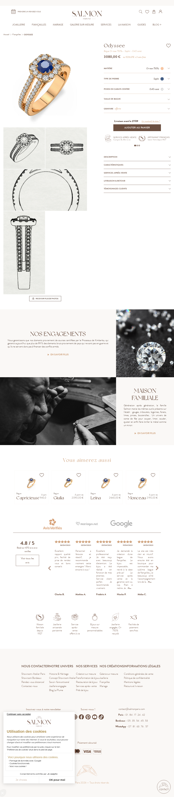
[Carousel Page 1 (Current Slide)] (135, 145)
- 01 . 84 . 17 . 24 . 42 (131, 715)
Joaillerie (104, 678)
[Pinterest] (88, 716)
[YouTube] (94, 716)
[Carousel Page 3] (139, 145)
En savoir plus (59, 354)
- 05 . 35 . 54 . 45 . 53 (132, 721)
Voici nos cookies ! (18, 766)
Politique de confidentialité (137, 678)
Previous (50, 568)
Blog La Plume (56, 690)
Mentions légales (132, 682)
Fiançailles (105, 682)
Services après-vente (86, 686)
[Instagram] (74, 716)
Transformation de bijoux (88, 678)
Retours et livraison (133, 686)
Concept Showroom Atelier (62, 678)
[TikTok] (101, 716)
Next (157, 568)
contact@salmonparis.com (132, 709)
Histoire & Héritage (58, 674)
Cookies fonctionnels (19, 763)
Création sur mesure (86, 674)
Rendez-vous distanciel (32, 682)
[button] (164, 787)
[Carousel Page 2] (137, 145)
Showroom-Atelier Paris (33, 674)
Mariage (104, 686)
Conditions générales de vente (138, 674)
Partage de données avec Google (25, 760)
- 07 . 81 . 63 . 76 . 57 (131, 726)
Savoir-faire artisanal (59, 682)
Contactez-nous (29, 686)
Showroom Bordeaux (31, 678)
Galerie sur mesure (109, 674)
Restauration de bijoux (87, 682)
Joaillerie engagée (57, 686)
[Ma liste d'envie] (147, 12)
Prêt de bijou (82, 690)
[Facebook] (81, 716)
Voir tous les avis (27, 560)
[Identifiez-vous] (161, 12)
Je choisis (21, 779)
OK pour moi (57, 779)
